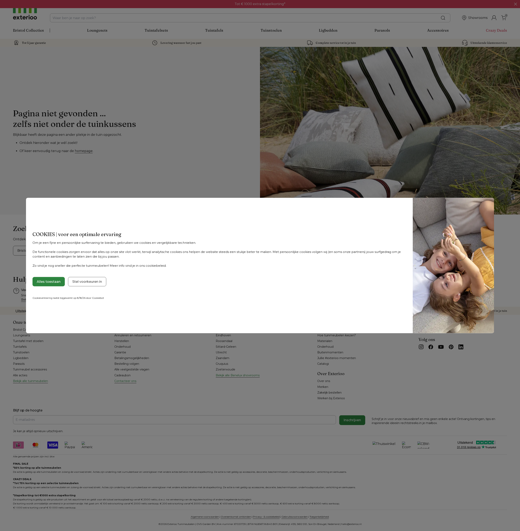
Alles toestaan (49, 282)
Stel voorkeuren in (87, 282)
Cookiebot (98, 297)
